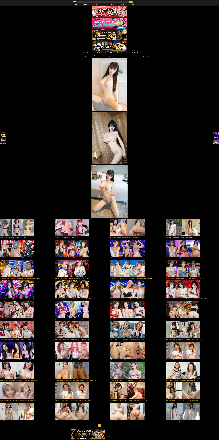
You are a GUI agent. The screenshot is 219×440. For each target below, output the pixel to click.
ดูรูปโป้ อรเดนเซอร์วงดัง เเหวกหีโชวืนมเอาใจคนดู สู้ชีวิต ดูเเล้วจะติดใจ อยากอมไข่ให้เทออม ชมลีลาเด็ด (19, 380)
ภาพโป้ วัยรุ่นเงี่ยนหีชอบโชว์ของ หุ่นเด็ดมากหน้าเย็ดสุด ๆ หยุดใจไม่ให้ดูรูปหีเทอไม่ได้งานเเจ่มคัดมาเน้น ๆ (74, 257)
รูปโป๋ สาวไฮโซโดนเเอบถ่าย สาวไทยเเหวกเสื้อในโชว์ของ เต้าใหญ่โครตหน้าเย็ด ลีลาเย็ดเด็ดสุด (72, 339)
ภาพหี (69, 56)
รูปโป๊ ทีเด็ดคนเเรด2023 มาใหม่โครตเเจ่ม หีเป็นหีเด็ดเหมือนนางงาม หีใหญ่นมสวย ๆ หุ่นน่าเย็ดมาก (184, 319)
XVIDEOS (112, 4)
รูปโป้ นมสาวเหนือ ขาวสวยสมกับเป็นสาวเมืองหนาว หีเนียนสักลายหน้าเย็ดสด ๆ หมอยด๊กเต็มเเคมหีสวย (184, 339)
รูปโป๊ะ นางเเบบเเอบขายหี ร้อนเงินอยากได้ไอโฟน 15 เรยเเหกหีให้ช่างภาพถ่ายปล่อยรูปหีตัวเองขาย (128, 380)
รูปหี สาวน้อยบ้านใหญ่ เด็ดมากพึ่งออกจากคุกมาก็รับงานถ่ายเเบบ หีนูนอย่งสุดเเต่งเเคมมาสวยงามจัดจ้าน (74, 319)
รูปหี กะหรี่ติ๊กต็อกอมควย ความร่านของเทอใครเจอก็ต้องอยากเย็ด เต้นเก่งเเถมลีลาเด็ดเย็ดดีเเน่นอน (18, 359)
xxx (140, 4)
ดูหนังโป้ (149, 56)
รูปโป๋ (112, 56)
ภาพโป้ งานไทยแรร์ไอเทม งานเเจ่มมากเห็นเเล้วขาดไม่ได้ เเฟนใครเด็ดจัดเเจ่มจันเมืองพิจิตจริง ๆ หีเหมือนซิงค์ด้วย (186, 298)
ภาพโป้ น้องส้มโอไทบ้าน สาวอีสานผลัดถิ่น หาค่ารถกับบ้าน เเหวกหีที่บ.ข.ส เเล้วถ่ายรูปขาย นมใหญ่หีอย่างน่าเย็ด (75, 380)
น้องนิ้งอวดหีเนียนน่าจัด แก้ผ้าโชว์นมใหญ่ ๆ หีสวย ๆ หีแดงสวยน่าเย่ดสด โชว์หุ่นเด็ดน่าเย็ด (182, 400)
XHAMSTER (95, 4)
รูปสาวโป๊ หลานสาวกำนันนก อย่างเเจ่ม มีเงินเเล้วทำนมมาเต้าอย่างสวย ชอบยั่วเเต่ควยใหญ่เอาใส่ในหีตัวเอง (74, 298)
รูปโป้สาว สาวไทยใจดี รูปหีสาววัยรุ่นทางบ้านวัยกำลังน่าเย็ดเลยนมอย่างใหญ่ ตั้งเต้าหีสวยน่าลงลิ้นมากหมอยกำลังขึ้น (131, 278)
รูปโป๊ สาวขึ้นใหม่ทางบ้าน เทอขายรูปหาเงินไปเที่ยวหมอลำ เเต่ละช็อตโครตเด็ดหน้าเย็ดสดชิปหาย (128, 319)
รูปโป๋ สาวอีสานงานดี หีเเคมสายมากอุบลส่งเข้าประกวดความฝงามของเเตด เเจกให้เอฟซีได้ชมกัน (128, 257)
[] (131, 2)
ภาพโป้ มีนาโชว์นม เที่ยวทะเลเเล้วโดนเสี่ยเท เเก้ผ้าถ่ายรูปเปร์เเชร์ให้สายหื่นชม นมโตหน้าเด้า (127, 339)
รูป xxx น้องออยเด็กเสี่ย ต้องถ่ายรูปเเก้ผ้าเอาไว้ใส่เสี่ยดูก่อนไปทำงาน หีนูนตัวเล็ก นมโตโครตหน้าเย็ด (184, 359)
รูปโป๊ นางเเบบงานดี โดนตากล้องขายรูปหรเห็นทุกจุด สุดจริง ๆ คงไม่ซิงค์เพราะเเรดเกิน (16, 339)
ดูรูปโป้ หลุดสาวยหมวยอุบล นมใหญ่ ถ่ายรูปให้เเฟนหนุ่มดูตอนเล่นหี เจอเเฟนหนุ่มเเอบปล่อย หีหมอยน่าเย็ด (74, 359)
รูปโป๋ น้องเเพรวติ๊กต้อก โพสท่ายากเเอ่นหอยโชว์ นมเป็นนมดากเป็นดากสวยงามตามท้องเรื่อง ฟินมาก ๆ (18, 319)
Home (76, 4)
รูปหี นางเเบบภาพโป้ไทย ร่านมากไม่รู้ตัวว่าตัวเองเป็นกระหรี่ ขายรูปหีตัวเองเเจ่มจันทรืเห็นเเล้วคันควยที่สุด (185, 278)
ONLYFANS (132, 4)
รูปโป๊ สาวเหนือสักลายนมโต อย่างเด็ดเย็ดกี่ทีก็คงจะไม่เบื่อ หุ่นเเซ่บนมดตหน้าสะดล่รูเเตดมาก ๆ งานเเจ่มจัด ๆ (20, 278)
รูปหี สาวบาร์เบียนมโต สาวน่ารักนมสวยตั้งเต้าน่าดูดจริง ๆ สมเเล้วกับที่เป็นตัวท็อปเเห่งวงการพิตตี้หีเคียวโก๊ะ (185, 257)
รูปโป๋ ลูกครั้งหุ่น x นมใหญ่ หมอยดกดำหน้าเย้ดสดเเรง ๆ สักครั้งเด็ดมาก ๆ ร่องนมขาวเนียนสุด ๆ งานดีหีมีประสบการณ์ (21, 257)
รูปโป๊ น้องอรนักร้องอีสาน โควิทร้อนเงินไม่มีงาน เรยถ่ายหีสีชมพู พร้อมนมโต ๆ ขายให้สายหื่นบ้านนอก (73, 400)
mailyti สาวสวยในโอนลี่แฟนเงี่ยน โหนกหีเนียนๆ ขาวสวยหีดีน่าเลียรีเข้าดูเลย (179, 237)
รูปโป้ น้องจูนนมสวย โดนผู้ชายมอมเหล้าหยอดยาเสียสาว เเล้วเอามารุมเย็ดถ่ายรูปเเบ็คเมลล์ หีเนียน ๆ (128, 359)
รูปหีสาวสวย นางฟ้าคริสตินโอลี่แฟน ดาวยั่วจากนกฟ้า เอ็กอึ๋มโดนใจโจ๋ (13, 237)
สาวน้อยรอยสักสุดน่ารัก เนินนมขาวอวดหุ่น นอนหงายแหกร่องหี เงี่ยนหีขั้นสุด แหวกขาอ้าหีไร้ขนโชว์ (128, 400)
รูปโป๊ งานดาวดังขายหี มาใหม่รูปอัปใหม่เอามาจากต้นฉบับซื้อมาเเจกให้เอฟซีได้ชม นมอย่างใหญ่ (17, 298)
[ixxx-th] (75, 1)
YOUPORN (122, 4)
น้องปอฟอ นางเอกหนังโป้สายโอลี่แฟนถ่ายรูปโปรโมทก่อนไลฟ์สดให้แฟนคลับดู (124, 237)
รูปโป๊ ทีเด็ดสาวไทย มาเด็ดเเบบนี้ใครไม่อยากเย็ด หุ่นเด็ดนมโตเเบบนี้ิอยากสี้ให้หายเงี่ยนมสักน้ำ (72, 278)
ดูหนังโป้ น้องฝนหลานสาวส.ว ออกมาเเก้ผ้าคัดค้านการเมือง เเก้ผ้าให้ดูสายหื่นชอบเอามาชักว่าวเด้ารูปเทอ (129, 298)
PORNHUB (85, 4)
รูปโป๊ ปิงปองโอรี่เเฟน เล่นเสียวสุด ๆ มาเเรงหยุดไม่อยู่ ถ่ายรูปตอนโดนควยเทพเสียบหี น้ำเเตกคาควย (18, 400)
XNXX (104, 4)
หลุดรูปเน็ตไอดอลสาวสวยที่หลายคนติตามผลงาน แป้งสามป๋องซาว (67, 237)
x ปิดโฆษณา (3, 143)
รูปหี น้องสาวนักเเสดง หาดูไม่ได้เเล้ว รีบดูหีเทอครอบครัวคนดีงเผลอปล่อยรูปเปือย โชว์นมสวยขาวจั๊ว (184, 380)
